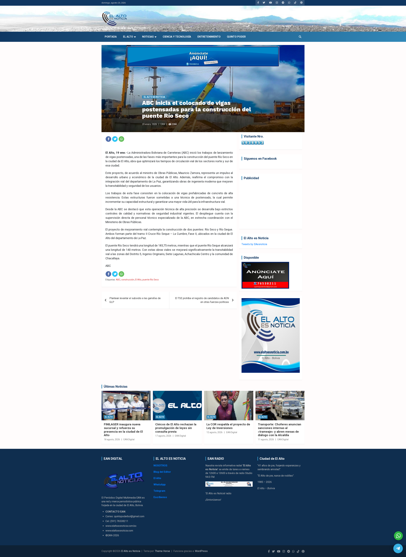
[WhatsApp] (121, 139)
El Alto (128, 36)
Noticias (148, 36)
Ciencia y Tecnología (177, 36)
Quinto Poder (236, 36)
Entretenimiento (209, 36)
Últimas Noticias (116, 386)
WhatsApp (160, 484)
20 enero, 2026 (149, 124)
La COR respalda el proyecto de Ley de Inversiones (228, 426)
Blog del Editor (162, 471)
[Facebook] (108, 139)
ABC (118, 279)
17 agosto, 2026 (163, 436)
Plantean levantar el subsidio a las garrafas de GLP (135, 300)
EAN (163, 124)
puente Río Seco (150, 279)
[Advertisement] (271, 204)
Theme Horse (162, 551)
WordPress (201, 551)
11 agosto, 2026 (266, 439)
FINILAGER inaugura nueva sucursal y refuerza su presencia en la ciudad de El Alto (123, 430)
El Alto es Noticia (154, 97)
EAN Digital (129, 439)
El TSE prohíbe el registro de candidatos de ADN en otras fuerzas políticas (202, 300)
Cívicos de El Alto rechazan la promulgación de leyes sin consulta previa (175, 428)
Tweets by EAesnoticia (254, 244)
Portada (111, 36)
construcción (127, 279)
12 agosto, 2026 (214, 432)
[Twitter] (115, 139)
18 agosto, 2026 (112, 439)
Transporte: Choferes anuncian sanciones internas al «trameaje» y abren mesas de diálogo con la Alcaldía (279, 430)
